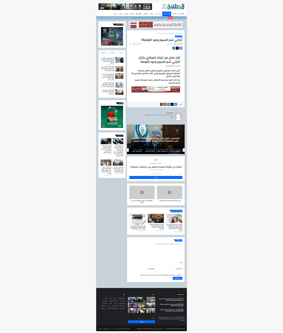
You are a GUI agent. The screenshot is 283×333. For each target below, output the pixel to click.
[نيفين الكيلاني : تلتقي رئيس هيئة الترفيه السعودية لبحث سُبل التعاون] (119, 92)
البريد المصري (122, 300)
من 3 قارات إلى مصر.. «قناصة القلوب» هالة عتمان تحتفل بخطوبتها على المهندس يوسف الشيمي (106, 170)
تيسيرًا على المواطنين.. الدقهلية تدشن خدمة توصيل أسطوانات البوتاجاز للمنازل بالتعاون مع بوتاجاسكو (157, 226)
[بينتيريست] (165, 104)
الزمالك (115, 303)
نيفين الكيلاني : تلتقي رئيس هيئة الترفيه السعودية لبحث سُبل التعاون (108, 91)
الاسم (180, 262)
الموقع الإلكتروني (151, 268)
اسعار (115, 298)
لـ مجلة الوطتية (140, 328)
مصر (109, 305)
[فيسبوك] (180, 48)
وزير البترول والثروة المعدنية (113, 308)
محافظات (145, 13)
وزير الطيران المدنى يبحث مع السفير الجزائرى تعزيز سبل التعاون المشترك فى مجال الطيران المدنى (108, 76)
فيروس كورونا (122, 305)
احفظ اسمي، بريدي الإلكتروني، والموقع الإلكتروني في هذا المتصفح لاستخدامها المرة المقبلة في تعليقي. (160, 275)
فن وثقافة (138, 13)
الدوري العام (105, 300)
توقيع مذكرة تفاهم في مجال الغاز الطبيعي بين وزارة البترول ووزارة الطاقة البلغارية (107, 68)
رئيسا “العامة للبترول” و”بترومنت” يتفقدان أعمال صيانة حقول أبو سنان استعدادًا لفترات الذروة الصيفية (137, 227)
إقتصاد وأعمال (167, 13)
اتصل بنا (115, 328)
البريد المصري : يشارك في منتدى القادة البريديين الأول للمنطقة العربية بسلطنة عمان (107, 84)
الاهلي (106, 298)
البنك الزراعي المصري (113, 300)
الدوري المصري (122, 303)
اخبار (174, 13)
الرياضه (120, 13)
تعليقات (103, 52)
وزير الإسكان (103, 305)
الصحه (131, 13)
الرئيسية (180, 13)
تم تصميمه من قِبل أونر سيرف (157, 328)
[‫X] (177, 48)
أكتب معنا (101, 328)
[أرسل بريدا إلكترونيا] (174, 44)
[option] (156, 139)
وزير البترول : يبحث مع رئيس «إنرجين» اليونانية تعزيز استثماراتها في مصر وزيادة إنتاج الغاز (118, 169)
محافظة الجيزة (114, 305)
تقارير (115, 13)
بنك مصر (110, 303)
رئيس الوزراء (104, 303)
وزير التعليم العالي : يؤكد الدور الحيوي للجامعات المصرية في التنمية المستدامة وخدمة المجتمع (107, 60)
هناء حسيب (177, 44)
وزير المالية (103, 308)
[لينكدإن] (173, 48)
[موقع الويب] (172, 117)
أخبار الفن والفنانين (121, 298)
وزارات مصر (158, 13)
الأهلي (110, 298)
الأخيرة (112, 52)
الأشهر (121, 52)
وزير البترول (122, 308)
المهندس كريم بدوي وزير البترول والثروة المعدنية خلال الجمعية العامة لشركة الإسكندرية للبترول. (106, 149)
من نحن (111, 328)
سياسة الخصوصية (121, 328)
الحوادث (126, 13)
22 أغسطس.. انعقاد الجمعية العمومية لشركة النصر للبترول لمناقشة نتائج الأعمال (156, 139)
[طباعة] (161, 104)
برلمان (151, 13)
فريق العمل (106, 328)
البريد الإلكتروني (178, 268)
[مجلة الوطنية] (173, 6)
